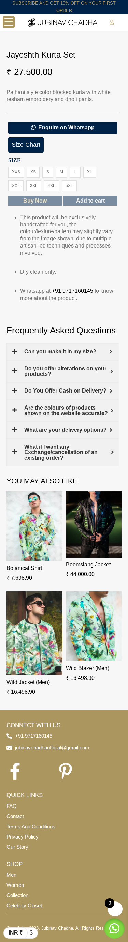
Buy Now (35, 201)
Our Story (17, 847)
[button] (62, 128)
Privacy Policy (22, 837)
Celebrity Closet (24, 905)
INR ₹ (16, 933)
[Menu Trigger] (9, 22)
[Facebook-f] (15, 771)
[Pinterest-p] (65, 771)
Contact (15, 816)
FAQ (11, 806)
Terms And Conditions (30, 826)
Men (11, 875)
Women (15, 885)
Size (14, 160)
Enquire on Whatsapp (66, 127)
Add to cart (90, 201)
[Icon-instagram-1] (40, 771)
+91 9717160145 (72, 291)
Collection (17, 895)
